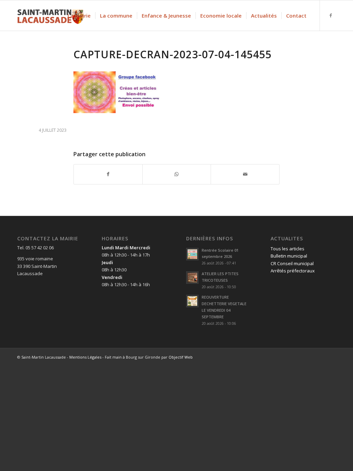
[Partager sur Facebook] (108, 174)
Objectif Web (181, 357)
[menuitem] (79, 15)
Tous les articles (287, 248)
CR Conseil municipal (292, 263)
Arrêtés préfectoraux (293, 271)
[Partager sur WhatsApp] (177, 174)
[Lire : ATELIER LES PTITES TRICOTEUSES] (192, 277)
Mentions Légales (85, 357)
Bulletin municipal (289, 256)
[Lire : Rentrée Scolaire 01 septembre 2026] (192, 254)
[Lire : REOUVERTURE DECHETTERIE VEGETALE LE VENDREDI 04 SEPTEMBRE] (192, 301)
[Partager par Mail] (245, 174)
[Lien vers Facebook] (330, 15)
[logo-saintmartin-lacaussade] (50, 15)
